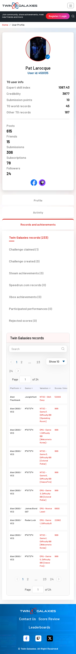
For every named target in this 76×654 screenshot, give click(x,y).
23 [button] (38, 362)
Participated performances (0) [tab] (30, 309)
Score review (49, 619)
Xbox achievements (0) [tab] (25, 297)
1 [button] (16, 362)
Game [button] (28, 388)
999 (56, 408)
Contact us (27, 619)
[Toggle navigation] (70, 5)
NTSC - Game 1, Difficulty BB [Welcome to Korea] (46, 541)
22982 (58, 520)
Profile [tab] (38, 200)
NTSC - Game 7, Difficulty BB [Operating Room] (45, 414)
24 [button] (11, 371)
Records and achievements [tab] (38, 224)
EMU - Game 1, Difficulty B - (46, 523)
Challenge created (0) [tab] (24, 261)
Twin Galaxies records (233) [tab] (28, 237)
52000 (58, 396)
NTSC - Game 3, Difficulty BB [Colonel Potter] (45, 457)
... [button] (29, 362)
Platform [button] (14, 388)
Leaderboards (39, 627)
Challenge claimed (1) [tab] (23, 249)
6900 (57, 508)
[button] (18, 371)
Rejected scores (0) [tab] (23, 320)
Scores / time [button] (61, 388)
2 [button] (21, 362)
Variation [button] (44, 388)
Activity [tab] (38, 212)
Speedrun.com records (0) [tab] (27, 285)
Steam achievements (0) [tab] (26, 273)
